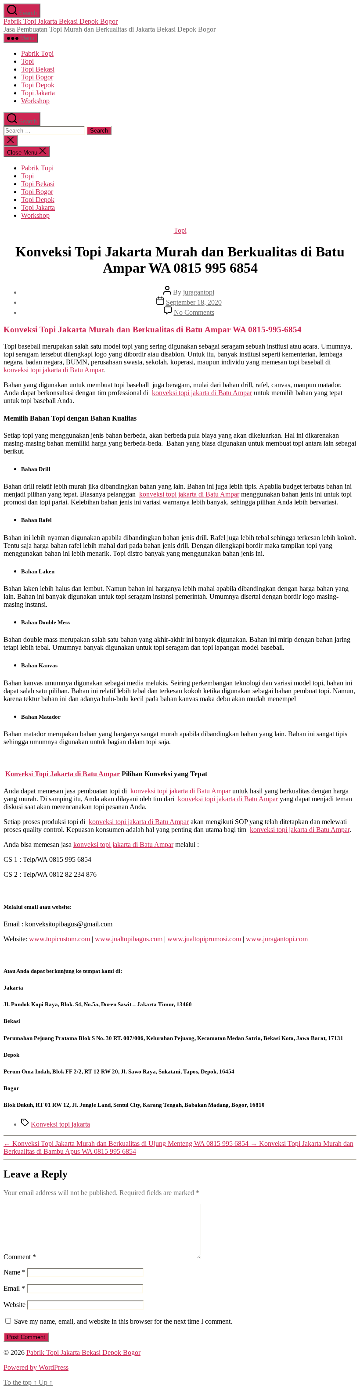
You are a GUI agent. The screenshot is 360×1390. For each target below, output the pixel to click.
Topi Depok (37, 85)
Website (14, 1304)
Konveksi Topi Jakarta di (62, 774)
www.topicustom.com (59, 939)
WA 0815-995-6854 (267, 329)
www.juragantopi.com (277, 939)
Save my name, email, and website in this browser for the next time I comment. (123, 1321)
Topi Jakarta (38, 93)
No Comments (194, 312)
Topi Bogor (37, 77)
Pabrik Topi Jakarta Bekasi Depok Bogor (61, 21)
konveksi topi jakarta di (53, 370)
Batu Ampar (207, 329)
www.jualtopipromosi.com (204, 939)
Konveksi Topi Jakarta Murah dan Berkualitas (90, 329)
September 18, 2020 (194, 302)
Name (14, 1272)
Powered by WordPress (36, 1367)
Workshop (35, 100)
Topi (27, 61)
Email (14, 1288)
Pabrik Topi (37, 53)
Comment (20, 1256)
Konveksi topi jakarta (60, 1124)
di (180, 329)
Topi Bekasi (37, 69)
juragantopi (198, 292)
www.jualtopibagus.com (128, 939)
